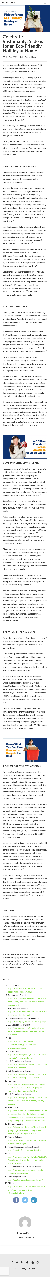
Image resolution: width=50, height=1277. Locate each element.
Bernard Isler (8, 2)
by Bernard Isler (29, 57)
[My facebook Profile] (12, 1262)
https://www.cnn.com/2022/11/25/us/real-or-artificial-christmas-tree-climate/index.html (27, 1189)
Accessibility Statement (25, 1268)
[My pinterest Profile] (27, 1262)
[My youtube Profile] (32, 1262)
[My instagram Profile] (38, 1262)
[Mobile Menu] (44, 2)
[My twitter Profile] (17, 1262)
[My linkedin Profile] (22, 1262)
